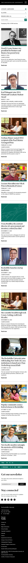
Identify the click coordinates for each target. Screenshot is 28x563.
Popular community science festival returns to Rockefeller (12, 406)
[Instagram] (11, 499)
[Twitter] (5, 499)
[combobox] (14, 9)
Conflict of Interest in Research (8, 556)
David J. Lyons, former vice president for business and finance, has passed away (11, 50)
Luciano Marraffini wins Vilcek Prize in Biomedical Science (12, 184)
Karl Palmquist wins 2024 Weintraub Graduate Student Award (12, 94)
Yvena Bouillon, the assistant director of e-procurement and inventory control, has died (12, 226)
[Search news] (25, 20)
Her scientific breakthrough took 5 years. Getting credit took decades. (13, 315)
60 (12, 462)
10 (7, 462)
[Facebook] (2, 499)
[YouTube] (8, 499)
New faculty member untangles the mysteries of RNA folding (13, 446)
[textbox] (14, 9)
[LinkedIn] (14, 499)
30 (9, 462)
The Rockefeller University (7, 507)
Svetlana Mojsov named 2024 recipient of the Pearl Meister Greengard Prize (12, 140)
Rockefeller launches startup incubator (12, 269)
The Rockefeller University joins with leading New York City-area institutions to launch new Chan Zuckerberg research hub (13, 362)
